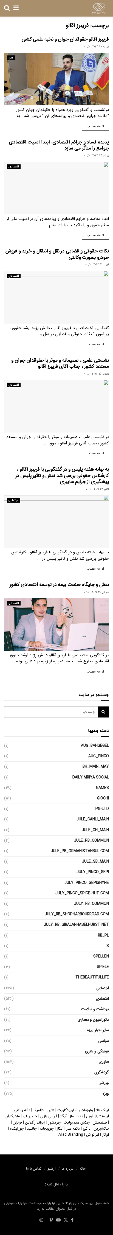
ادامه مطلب (93, 126)
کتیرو (50, 1110)
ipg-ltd (102, 809)
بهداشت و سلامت (95, 1009)
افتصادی (14, 166)
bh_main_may (96, 767)
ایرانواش (92, 1135)
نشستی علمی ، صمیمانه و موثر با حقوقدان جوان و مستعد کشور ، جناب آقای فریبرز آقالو (60, 363)
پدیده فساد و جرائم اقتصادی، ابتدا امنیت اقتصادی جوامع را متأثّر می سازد (59, 145)
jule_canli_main (93, 819)
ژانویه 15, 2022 (100, 374)
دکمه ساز (76, 1116)
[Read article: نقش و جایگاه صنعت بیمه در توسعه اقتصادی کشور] (56, 624)
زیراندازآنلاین (35, 1122)
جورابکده (17, 1128)
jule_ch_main (95, 830)
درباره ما (68, 1169)
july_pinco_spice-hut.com (82, 893)
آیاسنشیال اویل (97, 1116)
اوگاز (105, 1135)
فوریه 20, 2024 (100, 47)
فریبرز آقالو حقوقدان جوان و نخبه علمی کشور (65, 39)
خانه (83, 1169)
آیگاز (63, 1116)
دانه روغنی (22, 1110)
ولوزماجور (85, 1110)
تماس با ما (33, 1169)
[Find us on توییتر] (66, 1220)
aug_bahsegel (95, 746)
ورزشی (103, 1083)
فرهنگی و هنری (97, 1051)
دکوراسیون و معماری (93, 1020)
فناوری (104, 1062)
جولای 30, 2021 (100, 592)
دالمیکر (38, 1110)
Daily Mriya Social (90, 777)
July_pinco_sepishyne (86, 883)
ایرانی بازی (48, 1116)
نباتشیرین (101, 1128)
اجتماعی (14, 500)
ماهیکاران (12, 1116)
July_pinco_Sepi (93, 872)
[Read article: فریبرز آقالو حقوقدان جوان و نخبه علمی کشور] (56, 79)
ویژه (11, 57)
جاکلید (32, 1128)
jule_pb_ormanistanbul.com (80, 851)
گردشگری (101, 1072)
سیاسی (103, 1041)
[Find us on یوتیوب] (58, 1220)
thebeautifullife (92, 977)
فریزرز (17, 1122)
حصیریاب (30, 1116)
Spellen (101, 956)
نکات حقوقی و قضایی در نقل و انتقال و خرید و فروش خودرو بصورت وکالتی (57, 254)
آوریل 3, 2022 (101, 265)
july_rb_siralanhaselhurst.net (76, 925)
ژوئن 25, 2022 (100, 156)
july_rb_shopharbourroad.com (77, 914)
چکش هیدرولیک (77, 1122)
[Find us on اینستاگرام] (41, 1220)
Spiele (103, 967)
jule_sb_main (95, 861)
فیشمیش (100, 1122)
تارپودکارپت (66, 1110)
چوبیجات (47, 1128)
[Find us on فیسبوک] (72, 1220)
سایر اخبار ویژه (98, 1030)
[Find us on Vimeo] (51, 1220)
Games (102, 788)
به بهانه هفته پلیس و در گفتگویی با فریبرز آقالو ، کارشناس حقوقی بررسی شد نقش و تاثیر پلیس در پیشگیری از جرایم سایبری (62, 475)
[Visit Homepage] (99, 8)
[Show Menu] (16, 8)
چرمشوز (54, 1122)
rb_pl (103, 935)
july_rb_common (91, 904)
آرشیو (51, 1169)
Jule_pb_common (91, 840)
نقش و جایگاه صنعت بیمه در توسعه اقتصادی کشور (59, 584)
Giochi (103, 798)
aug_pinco (98, 756)
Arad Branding (70, 1135)
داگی (87, 1128)
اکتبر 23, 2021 (101, 489)
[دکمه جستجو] (7, 8)
